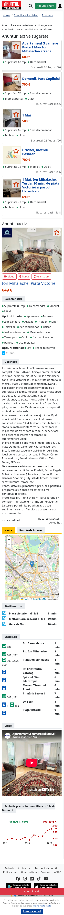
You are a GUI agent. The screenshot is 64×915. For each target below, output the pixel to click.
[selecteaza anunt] (16, 46)
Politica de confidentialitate (20, 872)
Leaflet (26, 598)
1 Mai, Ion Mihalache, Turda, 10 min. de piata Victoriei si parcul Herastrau (41, 185)
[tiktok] (39, 879)
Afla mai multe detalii (42, 906)
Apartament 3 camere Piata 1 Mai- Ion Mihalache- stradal (40, 47)
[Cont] (60, 5)
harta (25, 276)
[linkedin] (32, 879)
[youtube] (46, 879)
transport (43, 276)
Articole (9, 868)
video (11, 276)
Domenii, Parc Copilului (41, 78)
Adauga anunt (45, 6)
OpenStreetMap (40, 598)
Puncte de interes (30, 530)
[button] (32, 564)
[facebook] (18, 879)
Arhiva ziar (24, 868)
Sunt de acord (32, 911)
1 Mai (26, 115)
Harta (8, 530)
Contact (45, 872)
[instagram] (25, 879)
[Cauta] (31, 6)
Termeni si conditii (46, 868)
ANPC (57, 872)
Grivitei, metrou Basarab (35, 152)
